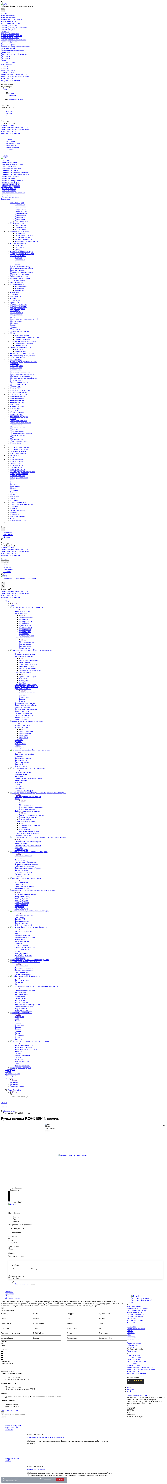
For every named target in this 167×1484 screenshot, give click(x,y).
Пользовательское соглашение (138, 1395)
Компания (131, 1323)
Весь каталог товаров (135, 1320)
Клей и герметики (22, 980)
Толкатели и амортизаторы (29, 825)
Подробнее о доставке (9, 1410)
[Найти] (3, 10)
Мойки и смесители (22, 725)
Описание (9, 1292)
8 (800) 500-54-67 (8, 72)
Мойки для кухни (26, 731)
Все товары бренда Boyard (141, 1300)
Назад (14, 603)
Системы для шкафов (23, 772)
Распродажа (131, 1318)
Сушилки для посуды (27, 676)
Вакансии (131, 1333)
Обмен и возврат (133, 1359)
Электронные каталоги (136, 1329)
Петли (21, 803)
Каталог (13, 605)
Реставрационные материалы (26, 990)
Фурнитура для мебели (36, 1469)
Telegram (8, 113)
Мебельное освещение (23, 856)
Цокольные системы (27, 693)
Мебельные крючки (26, 642)
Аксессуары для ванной (24, 1045)
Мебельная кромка (22, 882)
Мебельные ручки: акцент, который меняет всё (45, 1437)
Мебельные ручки (26, 617)
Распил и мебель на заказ (136, 1361)
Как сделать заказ (133, 1355)
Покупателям (132, 1351)
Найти (130, 1408)
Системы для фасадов (135, 1314)
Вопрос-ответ (132, 1363)
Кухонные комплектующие (25, 654)
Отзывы (8, 1296)
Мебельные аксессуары (24, 915)
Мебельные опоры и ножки (25, 894)
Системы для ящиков (135, 1316)
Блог (129, 1335)
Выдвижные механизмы (28, 660)
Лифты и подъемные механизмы (31, 815)
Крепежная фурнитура (23, 931)
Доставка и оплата (12, 1298)
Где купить (9, 1294)
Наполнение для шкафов (24, 754)
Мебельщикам (132, 1345)
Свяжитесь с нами (134, 1339)
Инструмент (19, 1017)
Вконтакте (9, 111)
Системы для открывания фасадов (28, 797)
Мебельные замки (21, 966)
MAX (7, 115)
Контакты (14, 1082)
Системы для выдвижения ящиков (28, 842)
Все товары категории (140, 1298)
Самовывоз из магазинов (22, 1284)
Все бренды (131, 1337)
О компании (131, 1327)
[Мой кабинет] (2, 581)
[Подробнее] (164, 1125)
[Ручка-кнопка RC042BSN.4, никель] (90, 1155)
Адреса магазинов (134, 1343)
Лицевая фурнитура (22, 611)
